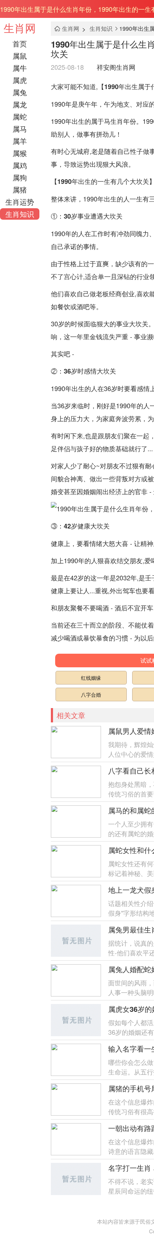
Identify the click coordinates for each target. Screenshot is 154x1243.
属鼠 (20, 55)
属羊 (20, 141)
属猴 (20, 153)
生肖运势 (19, 201)
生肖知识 (19, 214)
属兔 (20, 92)
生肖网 (20, 27)
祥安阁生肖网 (116, 67)
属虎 (20, 80)
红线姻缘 (91, 677)
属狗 (20, 177)
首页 (20, 43)
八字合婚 (91, 694)
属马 (20, 128)
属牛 (20, 68)
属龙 (20, 104)
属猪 (20, 189)
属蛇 (20, 116)
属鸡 (20, 165)
